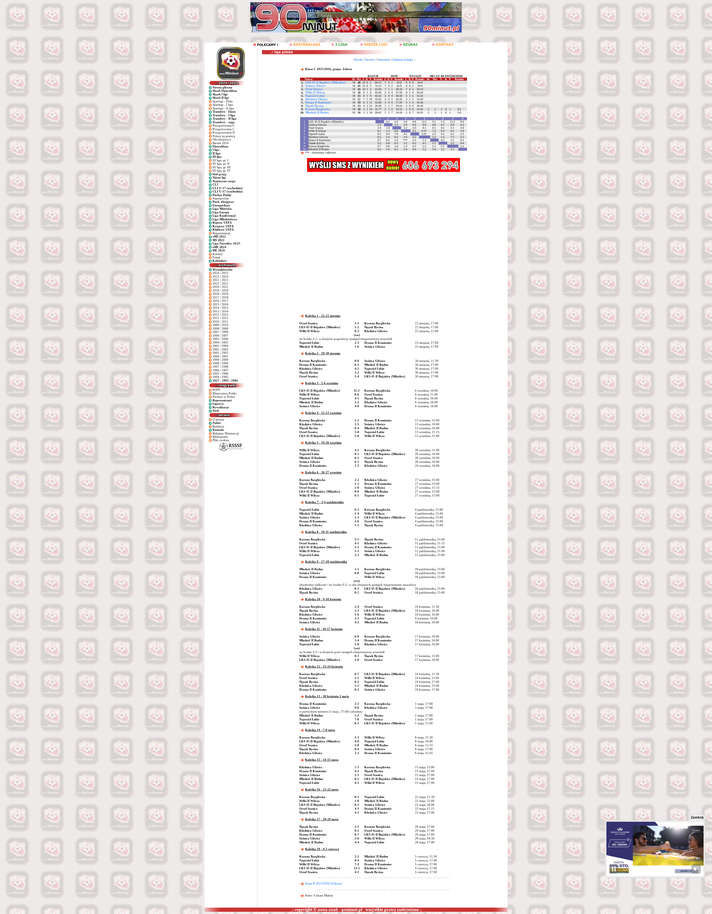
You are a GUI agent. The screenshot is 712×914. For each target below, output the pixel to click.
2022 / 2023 (220, 279)
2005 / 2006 (220, 338)
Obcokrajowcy (221, 139)
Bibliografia (220, 436)
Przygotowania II (223, 132)
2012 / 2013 (220, 314)
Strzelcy (370, 59)
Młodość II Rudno (317, 112)
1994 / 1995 (220, 377)
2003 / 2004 (220, 345)
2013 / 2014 (220, 311)
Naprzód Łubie (315, 95)
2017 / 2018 (220, 297)
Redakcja (218, 426)
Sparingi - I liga (222, 104)
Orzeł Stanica (313, 89)
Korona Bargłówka (317, 109)
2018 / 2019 (220, 293)
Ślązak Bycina (314, 105)
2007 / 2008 (220, 332)
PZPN (216, 389)
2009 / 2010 (220, 325)
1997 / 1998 (220, 366)
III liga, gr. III (221, 167)
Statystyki (384, 59)
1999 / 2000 (220, 359)
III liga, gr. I (220, 160)
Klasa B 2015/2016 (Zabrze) (323, 883)
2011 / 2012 (220, 318)
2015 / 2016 (220, 304)
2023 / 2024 (220, 276)
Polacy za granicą (223, 136)
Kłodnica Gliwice (316, 99)
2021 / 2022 (220, 283)
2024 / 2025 (220, 273)
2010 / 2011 (220, 321)
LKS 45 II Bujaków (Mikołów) (325, 82)
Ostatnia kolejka (402, 59)
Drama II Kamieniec (318, 102)
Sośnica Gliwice (315, 85)
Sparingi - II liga (223, 108)
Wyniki (358, 59)
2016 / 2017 (220, 300)
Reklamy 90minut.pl (225, 433)
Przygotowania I (223, 129)
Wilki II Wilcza (315, 92)
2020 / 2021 (220, 286)
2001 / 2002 (220, 352)
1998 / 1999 (220, 363)
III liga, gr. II (220, 163)
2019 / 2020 (220, 290)
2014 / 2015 (220, 307)
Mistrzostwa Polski (224, 393)
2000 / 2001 (220, 356)
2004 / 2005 (220, 342)
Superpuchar (220, 198)
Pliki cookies (220, 440)
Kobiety (217, 254)
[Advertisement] (363, 213)
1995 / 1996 (220, 373)
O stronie (218, 419)
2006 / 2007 (220, 335)
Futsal (216, 257)
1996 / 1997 (220, 370)
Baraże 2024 (220, 143)
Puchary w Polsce (223, 396)
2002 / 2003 (220, 349)
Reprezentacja (221, 233)
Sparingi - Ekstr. (222, 101)
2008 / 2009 (220, 328)
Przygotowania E (223, 125)
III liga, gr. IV (221, 170)
